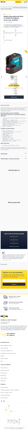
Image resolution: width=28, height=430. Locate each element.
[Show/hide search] (22, 2)
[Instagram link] (4, 401)
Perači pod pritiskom (5, 395)
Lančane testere (4, 387)
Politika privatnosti (5, 370)
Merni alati (16, 6)
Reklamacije (3, 375)
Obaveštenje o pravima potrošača (8, 353)
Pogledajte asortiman (13, 297)
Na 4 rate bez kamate (14, 303)
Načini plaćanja (4, 367)
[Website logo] (4, 2)
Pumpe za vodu (4, 397)
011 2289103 (10, 335)
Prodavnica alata (4, 6)
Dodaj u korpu (14, 97)
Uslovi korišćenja (4, 348)
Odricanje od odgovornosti (6, 350)
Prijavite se (14, 284)
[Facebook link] (2, 401)
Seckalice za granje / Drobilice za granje (10, 389)
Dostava (2, 355)
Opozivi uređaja (4, 358)
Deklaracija (4, 153)
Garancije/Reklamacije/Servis (15, 309)
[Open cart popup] (24, 2)
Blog (1, 361)
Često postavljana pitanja (6, 345)
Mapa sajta (3, 380)
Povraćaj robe (4, 372)
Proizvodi (18, 1)
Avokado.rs (13, 428)
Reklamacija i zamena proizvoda (10, 158)
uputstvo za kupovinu (12, 148)
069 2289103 (11, 333)
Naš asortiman (4, 378)
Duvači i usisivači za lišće (6, 392)
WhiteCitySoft (20, 428)
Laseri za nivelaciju (7, 7)
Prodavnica (11, 6)
